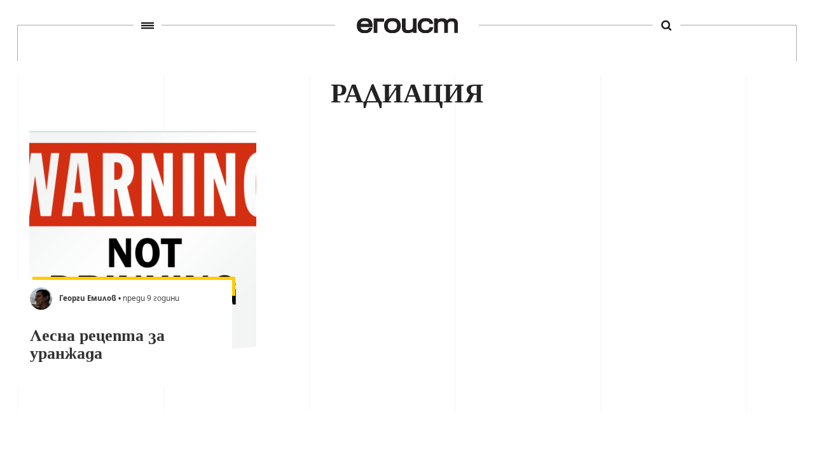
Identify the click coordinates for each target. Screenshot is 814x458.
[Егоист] (407, 25)
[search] (666, 25)
